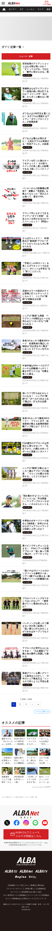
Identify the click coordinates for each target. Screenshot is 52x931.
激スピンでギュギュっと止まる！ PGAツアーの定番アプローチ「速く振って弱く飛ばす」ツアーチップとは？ (35, 551)
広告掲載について (14, 885)
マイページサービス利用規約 (38, 895)
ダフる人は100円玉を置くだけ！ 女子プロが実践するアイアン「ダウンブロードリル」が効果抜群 (36, 117)
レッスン (30, 9)
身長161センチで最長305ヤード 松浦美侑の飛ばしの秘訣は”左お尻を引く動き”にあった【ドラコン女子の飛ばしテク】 (36, 346)
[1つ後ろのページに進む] (32, 704)
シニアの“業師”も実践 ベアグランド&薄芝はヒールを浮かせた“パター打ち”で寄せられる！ (36, 319)
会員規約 (40, 889)
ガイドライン (15, 892)
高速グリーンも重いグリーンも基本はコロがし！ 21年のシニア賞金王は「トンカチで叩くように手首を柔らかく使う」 (35, 678)
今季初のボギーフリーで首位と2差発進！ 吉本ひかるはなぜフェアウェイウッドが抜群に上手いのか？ (35, 524)
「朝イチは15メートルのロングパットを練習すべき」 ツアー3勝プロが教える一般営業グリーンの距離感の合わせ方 (36, 576)
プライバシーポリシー (14, 889)
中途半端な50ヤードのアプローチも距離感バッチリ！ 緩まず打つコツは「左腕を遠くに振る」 (36, 369)
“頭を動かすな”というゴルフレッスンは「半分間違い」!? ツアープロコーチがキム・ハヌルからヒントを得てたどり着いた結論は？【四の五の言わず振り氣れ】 (35, 504)
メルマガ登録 (46, 4)
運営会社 (41, 885)
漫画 (48, 9)
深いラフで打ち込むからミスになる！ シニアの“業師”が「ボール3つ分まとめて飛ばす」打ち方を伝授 (35, 397)
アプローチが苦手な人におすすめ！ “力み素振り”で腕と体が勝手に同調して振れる (35, 652)
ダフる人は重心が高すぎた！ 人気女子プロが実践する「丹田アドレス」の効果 (35, 141)
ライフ (40, 9)
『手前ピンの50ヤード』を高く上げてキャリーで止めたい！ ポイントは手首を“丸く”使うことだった (36, 267)
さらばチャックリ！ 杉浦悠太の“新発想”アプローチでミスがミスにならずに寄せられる (35, 242)
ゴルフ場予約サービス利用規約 (14, 895)
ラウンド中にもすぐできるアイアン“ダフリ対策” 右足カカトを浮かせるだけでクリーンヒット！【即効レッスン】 (35, 218)
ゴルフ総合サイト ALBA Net (12, 797)
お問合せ (25, 899)
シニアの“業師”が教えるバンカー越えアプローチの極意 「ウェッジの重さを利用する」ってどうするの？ (35, 472)
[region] (26, 9)
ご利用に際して (30, 889)
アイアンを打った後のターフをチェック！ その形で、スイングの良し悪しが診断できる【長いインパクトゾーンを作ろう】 (35, 166)
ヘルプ (32, 899)
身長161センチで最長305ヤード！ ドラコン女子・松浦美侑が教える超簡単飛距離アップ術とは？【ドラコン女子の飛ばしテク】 (36, 424)
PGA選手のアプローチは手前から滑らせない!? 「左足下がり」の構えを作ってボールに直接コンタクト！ (35, 447)
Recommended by (38, 787)
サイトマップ (41, 899)
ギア (22, 9)
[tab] (26, 56)
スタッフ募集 (29, 885)
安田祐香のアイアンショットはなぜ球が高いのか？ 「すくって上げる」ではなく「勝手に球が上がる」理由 (35, 69)
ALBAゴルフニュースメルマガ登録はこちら (28, 834)
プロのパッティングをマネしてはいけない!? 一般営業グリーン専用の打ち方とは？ (35, 602)
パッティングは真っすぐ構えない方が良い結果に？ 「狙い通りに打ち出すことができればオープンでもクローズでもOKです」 (35, 628)
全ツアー (13, 9)
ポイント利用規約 (12, 899)
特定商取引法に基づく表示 (32, 892)
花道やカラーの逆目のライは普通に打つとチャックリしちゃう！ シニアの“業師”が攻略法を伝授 (35, 295)
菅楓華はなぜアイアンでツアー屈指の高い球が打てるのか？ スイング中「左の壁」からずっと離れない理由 (35, 94)
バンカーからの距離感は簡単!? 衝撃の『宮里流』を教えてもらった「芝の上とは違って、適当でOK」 (35, 192)
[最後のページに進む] (38, 704)
